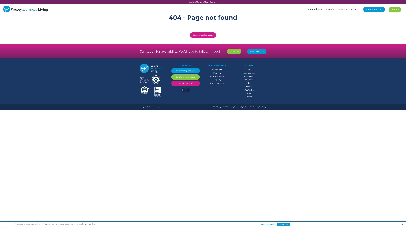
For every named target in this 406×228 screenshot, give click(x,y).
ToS (213, 107)
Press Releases (249, 80)
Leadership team (249, 73)
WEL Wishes (249, 90)
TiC (215, 107)
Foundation (249, 76)
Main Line (217, 73)
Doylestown (217, 70)
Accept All (283, 224)
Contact (249, 97)
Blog (249, 83)
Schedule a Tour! (185, 83)
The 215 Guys (262, 107)
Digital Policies (245, 107)
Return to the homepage (203, 35)
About (249, 70)
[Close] (402, 224)
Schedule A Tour (257, 51)
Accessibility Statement (233, 107)
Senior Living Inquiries (185, 71)
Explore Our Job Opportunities (203, 2)
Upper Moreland (217, 83)
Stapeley (217, 80)
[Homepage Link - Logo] (25, 9)
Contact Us (234, 51)
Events (249, 87)
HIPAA (224, 107)
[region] (203, 224)
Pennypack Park (217, 76)
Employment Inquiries (185, 77)
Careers (249, 93)
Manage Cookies (267, 224)
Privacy (219, 107)
